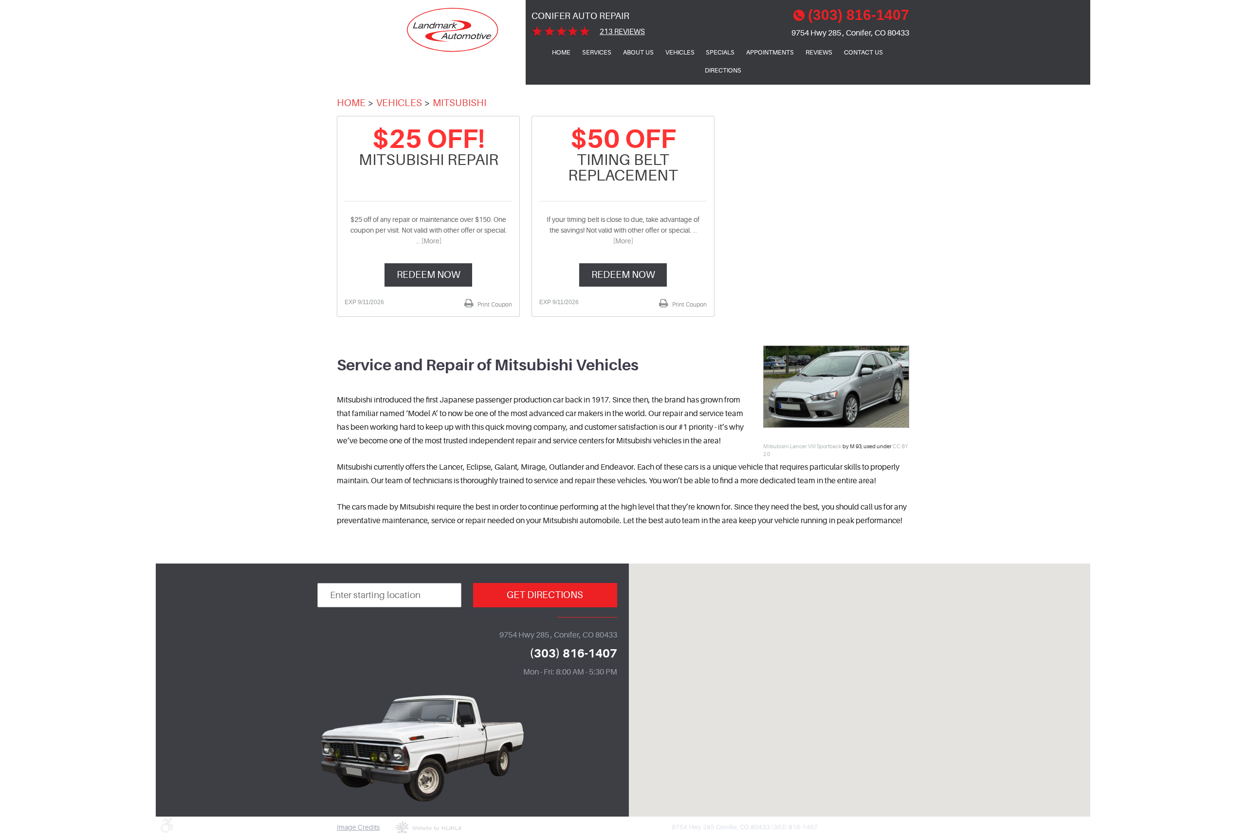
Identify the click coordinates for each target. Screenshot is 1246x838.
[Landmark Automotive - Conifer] (453, 30)
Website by (428, 827)
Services (596, 52)
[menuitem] (561, 52)
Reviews (819, 52)
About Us (638, 52)
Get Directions (545, 595)
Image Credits (358, 827)
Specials (720, 52)
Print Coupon (494, 304)
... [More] (428, 241)
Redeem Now (428, 274)
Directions (723, 70)
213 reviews (622, 32)
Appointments (770, 52)
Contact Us (863, 52)
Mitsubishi (459, 103)
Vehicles (680, 52)
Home (561, 52)
